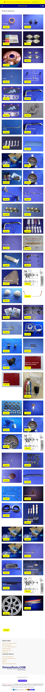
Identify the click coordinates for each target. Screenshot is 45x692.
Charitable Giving (6, 648)
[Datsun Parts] (22, 6)
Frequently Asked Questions (9, 658)
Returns (4, 662)
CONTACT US (35, 2)
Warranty (4, 660)
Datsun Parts (7, 684)
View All (6, 27)
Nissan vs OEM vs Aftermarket (9, 663)
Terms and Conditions (7, 656)
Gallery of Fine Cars (7, 650)
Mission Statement (6, 645)
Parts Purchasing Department (9, 643)
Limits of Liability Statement (9, 647)
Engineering (5, 652)
